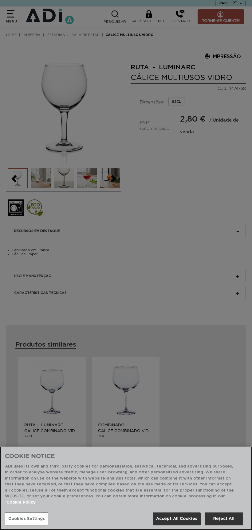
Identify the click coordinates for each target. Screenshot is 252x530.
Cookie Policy (21, 502)
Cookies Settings (26, 519)
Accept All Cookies (176, 519)
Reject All (223, 519)
